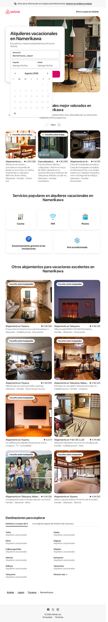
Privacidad (47, 617)
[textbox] (23, 65)
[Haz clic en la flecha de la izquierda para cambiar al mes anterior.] (15, 73)
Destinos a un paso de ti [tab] (17, 523)
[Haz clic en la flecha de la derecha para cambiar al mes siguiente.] (47, 73)
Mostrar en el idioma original (79, 3)
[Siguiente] (59, 125)
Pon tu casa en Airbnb (87, 11)
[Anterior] (47, 125)
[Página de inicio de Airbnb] (13, 11)
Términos (59, 617)
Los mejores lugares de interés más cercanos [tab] (53, 523)
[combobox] (35, 55)
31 (15, 113)
